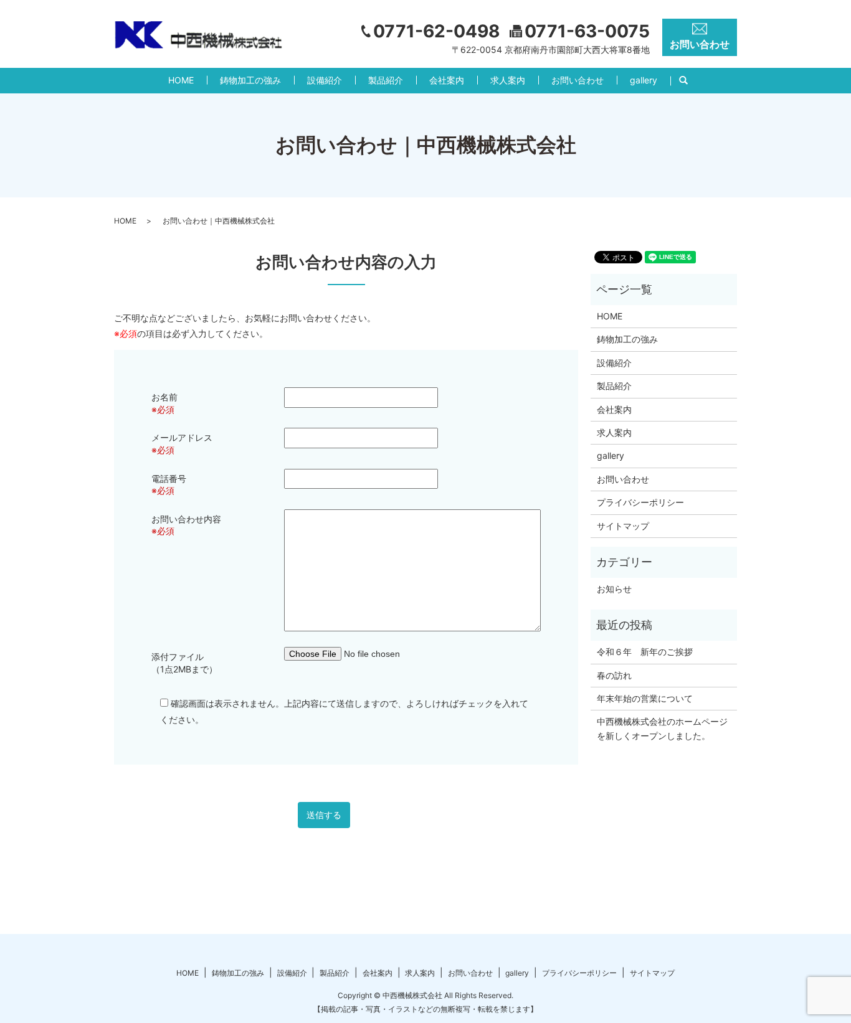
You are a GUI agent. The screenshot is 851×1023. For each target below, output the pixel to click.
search (689, 80)
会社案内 (446, 80)
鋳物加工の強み (250, 80)
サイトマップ (623, 526)
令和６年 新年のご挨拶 (645, 651)
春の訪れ (614, 675)
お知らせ (614, 588)
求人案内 (507, 80)
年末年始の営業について (645, 698)
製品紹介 (385, 80)
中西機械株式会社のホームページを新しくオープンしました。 (662, 728)
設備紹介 (324, 80)
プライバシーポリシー (640, 502)
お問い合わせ (577, 80)
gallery (643, 80)
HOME (181, 80)
